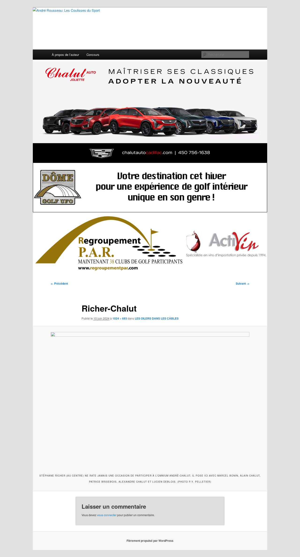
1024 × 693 (119, 318)
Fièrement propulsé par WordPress (150, 540)
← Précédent (59, 283)
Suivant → (242, 283)
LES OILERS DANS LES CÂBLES (157, 318)
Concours (92, 54)
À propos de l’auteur (65, 54)
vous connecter (106, 515)
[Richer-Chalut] (150, 399)
